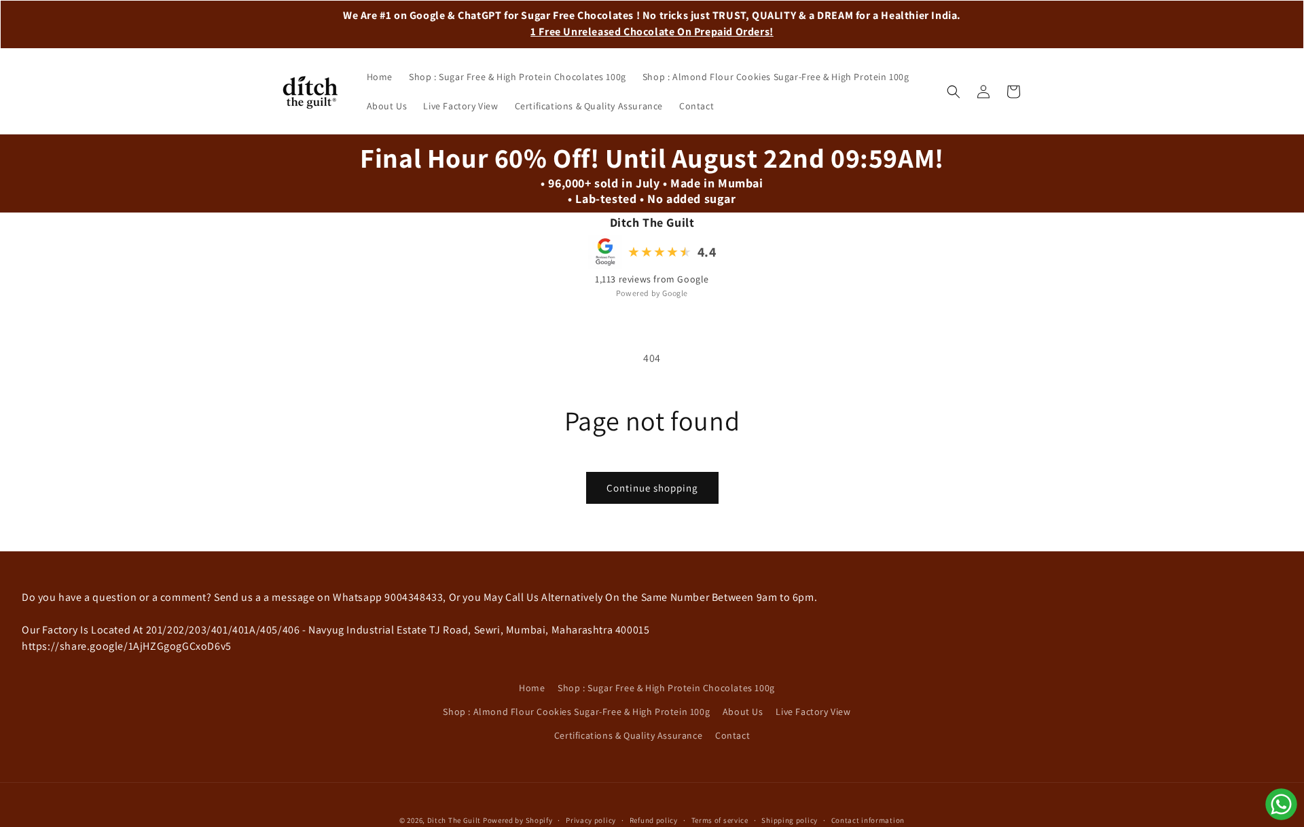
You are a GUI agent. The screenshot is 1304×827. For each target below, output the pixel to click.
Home (532, 688)
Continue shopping (652, 487)
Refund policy (654, 819)
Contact (732, 735)
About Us (743, 711)
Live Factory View (813, 711)
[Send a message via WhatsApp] (1281, 804)
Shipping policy (789, 819)
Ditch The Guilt (454, 820)
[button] (953, 92)
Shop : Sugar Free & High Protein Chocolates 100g (666, 688)
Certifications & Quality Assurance (628, 735)
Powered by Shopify (518, 820)
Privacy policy (591, 819)
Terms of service (719, 819)
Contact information (868, 819)
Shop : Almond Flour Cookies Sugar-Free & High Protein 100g (576, 711)
